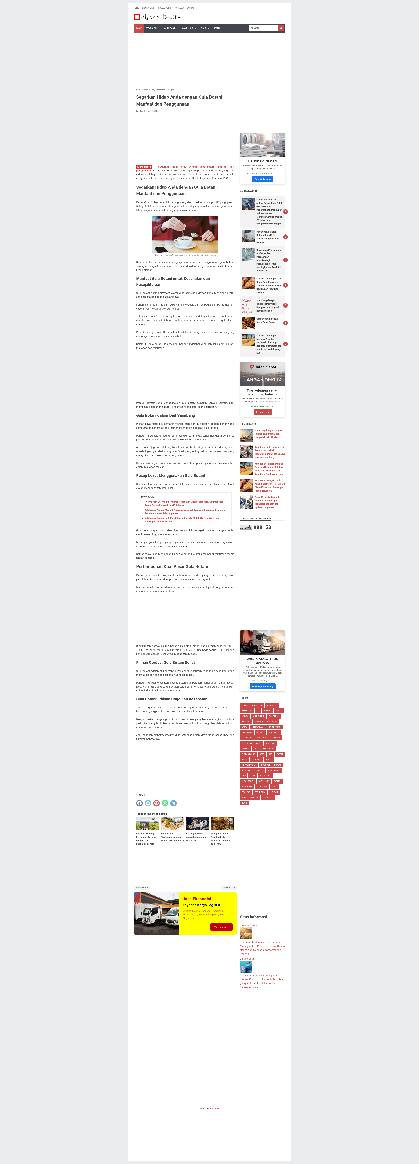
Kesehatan (247, 711)
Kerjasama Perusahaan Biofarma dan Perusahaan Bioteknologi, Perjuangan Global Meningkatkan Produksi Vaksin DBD (268, 260)
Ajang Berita (213, 1108)
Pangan (276, 738)
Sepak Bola (260, 792)
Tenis (244, 803)
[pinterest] (156, 803)
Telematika (265, 776)
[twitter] (148, 803)
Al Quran (246, 770)
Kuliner (267, 711)
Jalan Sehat (247, 958)
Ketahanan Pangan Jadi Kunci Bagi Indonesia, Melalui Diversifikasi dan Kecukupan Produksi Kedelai (269, 285)
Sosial (217, 28)
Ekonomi (246, 722)
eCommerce (247, 738)
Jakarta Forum (248, 925)
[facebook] (139, 803)
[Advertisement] (209, 58)
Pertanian (272, 722)
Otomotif (256, 760)
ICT (258, 711)
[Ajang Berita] (158, 17)
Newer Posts (142, 887)
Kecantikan (268, 749)
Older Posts (229, 887)
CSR (270, 754)
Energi (280, 754)
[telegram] (173, 803)
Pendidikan (274, 732)
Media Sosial (248, 781)
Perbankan (262, 787)
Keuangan (270, 743)
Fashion (245, 749)
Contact (191, 8)
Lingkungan (258, 716)
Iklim (258, 743)
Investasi (265, 765)
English (277, 781)
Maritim (254, 798)
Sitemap (179, 8)
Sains (252, 776)
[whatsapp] (165, 803)
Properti (246, 792)
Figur (203, 28)
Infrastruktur (249, 765)
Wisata (245, 716)
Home (136, 8)
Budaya (269, 760)
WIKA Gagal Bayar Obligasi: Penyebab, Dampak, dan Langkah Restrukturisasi (269, 434)
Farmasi (260, 732)
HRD (244, 776)
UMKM (244, 727)
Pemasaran (257, 727)
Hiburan (274, 792)
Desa (262, 754)
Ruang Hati (264, 781)
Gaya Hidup (187, 28)
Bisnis (245, 705)
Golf (256, 749)
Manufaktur (274, 770)
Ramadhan (274, 716)
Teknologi (151, 28)
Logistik (259, 770)
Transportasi (274, 727)
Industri (259, 722)
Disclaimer (148, 8)
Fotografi (247, 743)
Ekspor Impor (248, 754)
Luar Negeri (263, 738)
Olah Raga (169, 28)
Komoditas (247, 787)
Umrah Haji (268, 798)
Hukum (277, 765)
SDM (244, 798)
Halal (244, 760)
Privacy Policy (165, 8)
